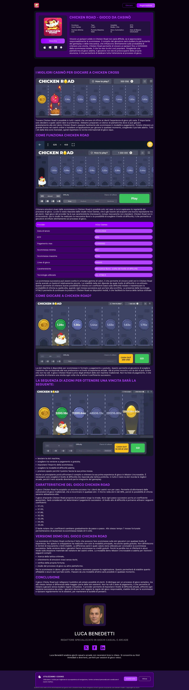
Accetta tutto (130, 679)
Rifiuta (144, 679)
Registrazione (146, 5)
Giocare (129, 5)
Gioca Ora (53, 41)
